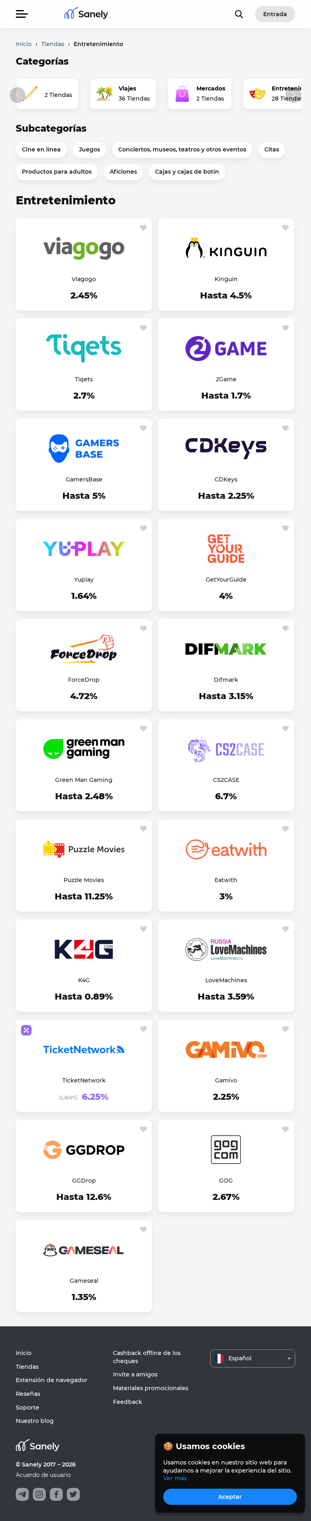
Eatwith (226, 880)
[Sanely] (86, 14)
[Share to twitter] (73, 1494)
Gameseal (84, 1280)
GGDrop (84, 1180)
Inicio (24, 1353)
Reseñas (28, 1393)
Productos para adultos (57, 171)
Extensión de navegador (51, 1380)
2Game (226, 379)
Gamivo (226, 1080)
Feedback (127, 1401)
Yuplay (84, 579)
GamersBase (84, 479)
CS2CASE (226, 780)
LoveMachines (226, 980)
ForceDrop (84, 679)
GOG (226, 1180)
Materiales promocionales (150, 1388)
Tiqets (84, 379)
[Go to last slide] (18, 95)
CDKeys (226, 479)
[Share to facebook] (56, 1494)
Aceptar (230, 1496)
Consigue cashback (84, 296)
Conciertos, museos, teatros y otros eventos (182, 149)
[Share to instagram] (39, 1494)
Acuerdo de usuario (43, 1475)
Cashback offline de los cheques (147, 1357)
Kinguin (226, 279)
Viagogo (84, 279)
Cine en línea (41, 149)
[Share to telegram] (22, 1494)
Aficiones (123, 171)
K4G (84, 980)
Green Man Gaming (84, 780)
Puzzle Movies (84, 880)
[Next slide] (293, 95)
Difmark (226, 679)
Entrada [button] (275, 14)
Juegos (89, 149)
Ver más (175, 1478)
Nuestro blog (35, 1420)
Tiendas (27, 1366)
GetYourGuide (226, 579)
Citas (271, 149)
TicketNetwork (84, 1080)
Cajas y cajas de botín (187, 171)
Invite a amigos (135, 1374)
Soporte (27, 1407)
